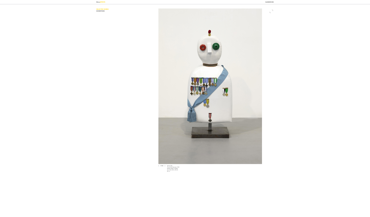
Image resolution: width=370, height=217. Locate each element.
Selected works (102, 9)
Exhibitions (100, 11)
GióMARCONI (269, 2)
